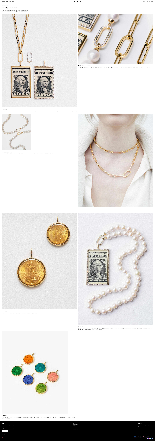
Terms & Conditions (75, 424)
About (7, 1)
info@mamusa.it (140, 423)
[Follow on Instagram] (4, 434)
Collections (3, 1)
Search (73, 423)
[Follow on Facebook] (2, 434)
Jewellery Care (75, 430)
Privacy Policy (75, 426)
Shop (10, 1)
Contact (13, 1)
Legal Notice (74, 425)
